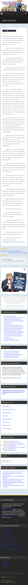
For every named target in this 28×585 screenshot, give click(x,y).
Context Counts (13, 450)
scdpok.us (7, 242)
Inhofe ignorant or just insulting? (17, 253)
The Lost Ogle (5, 422)
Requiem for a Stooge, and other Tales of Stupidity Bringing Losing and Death (13, 480)
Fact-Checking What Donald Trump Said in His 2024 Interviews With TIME (13, 326)
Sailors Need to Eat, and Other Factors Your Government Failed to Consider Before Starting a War (14, 473)
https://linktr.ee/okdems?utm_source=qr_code (9, 509)
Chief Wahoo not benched (15, 442)
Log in (4, 561)
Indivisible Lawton (6, 538)
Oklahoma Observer (7, 419)
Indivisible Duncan (6, 532)
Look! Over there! (13, 441)
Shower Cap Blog (9, 468)
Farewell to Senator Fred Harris (12, 356)
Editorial (4, 30)
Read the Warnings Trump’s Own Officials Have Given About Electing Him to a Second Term (14, 321)
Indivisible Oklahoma (7, 529)
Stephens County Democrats (13, 9)
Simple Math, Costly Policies (11, 357)
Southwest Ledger (6, 428)
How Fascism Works (9, 339)
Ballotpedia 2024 (6, 406)
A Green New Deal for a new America (11, 251)
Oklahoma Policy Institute (8, 409)
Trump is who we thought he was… (13, 334)
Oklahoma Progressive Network (10, 541)
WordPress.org (6, 566)
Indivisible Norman (7, 535)
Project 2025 (7, 324)
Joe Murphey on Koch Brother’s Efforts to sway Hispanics (14, 444)
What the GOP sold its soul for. (11, 340)
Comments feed (7, 564)
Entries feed (6, 563)
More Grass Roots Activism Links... (10, 549)
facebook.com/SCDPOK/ (18, 242)
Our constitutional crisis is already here (14, 333)
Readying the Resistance (10, 316)
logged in (11, 261)
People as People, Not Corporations (13, 354)
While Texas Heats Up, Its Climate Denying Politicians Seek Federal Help (13, 330)
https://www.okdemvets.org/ (10, 516)
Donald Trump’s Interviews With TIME (13, 328)
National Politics (11, 30)
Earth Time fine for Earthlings (11, 351)
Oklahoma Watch (6, 413)
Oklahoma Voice (6, 425)
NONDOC (4, 416)
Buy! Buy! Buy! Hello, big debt (11, 353)
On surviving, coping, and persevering (13, 318)
